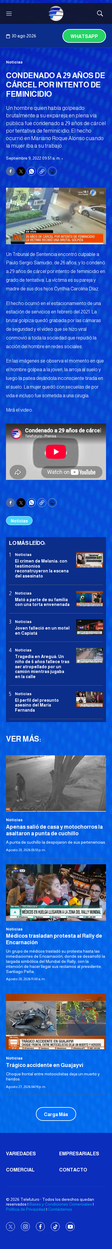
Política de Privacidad (25, 1209)
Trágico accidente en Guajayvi (44, 1065)
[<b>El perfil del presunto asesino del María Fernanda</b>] (89, 699)
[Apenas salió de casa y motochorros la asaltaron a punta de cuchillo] (56, 783)
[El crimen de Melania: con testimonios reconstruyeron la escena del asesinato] (89, 560)
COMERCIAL (20, 1169)
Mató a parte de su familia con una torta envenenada (42, 602)
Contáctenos (60, 1209)
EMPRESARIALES (79, 1153)
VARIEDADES (21, 1153)
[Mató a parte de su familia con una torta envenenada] (89, 598)
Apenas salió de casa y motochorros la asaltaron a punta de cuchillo (54, 830)
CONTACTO (73, 1169)
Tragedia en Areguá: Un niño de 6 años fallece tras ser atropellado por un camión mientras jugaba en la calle (42, 666)
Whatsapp (84, 36)
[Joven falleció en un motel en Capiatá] (89, 627)
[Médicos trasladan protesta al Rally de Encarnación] (56, 892)
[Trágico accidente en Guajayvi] (56, 1022)
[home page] (56, 13)
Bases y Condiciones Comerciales (60, 1204)
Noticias (14, 62)
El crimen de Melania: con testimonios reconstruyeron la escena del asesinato (42, 568)
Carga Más (56, 1114)
